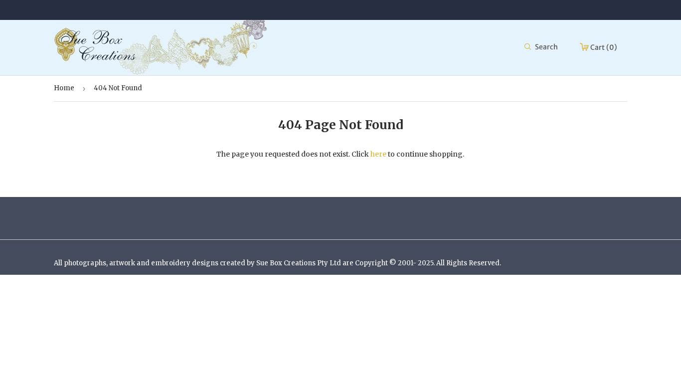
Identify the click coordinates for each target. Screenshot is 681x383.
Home (64, 88)
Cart (603, 47)
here (378, 154)
